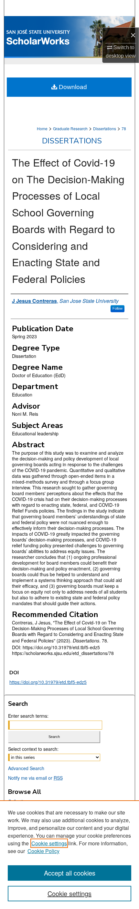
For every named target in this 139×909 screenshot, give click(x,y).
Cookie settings (49, 843)
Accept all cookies (69, 872)
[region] (69, 854)
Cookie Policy (43, 851)
